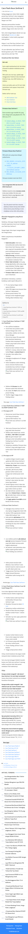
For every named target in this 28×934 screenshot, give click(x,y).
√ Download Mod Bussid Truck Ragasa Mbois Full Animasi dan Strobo (14, 888)
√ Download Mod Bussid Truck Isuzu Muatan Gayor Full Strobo (14, 824)
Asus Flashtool (10, 100)
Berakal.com (13, 35)
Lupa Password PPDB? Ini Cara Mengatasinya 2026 (14, 876)
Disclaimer (19, 928)
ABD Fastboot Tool (11, 98)
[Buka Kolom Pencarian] (26, 2)
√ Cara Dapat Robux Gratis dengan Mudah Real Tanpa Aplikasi (15, 901)
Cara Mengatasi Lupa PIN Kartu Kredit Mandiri (14, 918)
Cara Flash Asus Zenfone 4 (17, 582)
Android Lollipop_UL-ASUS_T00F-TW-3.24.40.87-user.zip (16, 139)
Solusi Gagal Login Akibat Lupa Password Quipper (14, 895)
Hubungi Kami (18, 926)
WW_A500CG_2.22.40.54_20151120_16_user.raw (15, 162)
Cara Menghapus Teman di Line (10, 765)
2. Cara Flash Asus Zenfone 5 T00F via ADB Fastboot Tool (13, 312)
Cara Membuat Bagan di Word (10, 767)
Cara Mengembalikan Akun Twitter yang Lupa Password (14, 777)
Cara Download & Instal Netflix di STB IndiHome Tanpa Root (15, 818)
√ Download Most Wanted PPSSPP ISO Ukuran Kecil (15, 912)
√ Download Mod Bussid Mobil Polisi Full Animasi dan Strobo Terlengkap (14, 806)
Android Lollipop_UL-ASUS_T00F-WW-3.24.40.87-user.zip (16, 122)
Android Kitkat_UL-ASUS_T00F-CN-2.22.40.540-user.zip (15, 130)
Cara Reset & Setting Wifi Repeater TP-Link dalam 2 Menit (14, 789)
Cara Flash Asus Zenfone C (17, 402)
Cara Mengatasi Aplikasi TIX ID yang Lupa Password (14, 812)
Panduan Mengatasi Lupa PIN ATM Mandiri (14, 783)
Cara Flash (5, 763)
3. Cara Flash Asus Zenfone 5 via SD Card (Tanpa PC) (12, 316)
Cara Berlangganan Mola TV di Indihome (14, 881)
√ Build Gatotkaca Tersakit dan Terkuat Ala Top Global (14, 870)
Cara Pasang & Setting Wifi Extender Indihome (13, 852)
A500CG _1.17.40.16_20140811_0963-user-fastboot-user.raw (15, 168)
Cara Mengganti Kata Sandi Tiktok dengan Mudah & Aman (15, 835)
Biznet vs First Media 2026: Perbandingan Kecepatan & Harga (14, 795)
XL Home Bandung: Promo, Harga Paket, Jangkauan (14, 906)
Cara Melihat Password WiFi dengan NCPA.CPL (15, 858)
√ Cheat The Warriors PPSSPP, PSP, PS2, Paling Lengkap (15, 847)
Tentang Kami (9, 926)
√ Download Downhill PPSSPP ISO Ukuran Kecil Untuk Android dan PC (14, 801)
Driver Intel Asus (10, 102)
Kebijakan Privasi (10, 928)
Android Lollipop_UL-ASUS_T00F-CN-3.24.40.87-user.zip (16, 143)
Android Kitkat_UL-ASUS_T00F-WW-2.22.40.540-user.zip (15, 126)
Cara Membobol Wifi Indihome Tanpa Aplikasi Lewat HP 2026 (14, 841)
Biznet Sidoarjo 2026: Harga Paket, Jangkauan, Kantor (15, 829)
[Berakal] (13, 2)
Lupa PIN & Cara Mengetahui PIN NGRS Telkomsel (14, 864)
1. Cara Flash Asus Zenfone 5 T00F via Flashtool (12, 308)
